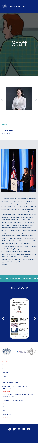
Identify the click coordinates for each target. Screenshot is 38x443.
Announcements (6, 414)
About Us (4, 362)
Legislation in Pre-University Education (13, 400)
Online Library (6, 391)
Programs (5, 379)
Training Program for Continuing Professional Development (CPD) (14, 387)
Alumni (4, 376)
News (3, 403)
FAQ (11, 438)
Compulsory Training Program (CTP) (12, 382)
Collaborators (6, 372)
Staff (3, 368)
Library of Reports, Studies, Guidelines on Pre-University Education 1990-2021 (17, 395)
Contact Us (5, 417)
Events (4, 406)
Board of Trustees (7, 365)
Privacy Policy (6, 438)
